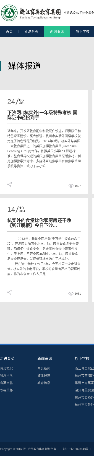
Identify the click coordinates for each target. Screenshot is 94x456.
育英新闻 (43, 368)
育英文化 (6, 383)
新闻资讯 (57, 31)
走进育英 (31, 31)
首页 (9, 31)
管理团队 (6, 375)
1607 (78, 185)
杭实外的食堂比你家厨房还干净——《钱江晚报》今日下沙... (43, 223)
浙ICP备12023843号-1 (77, 449)
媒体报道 (43, 375)
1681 (78, 293)
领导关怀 (6, 390)
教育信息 (43, 383)
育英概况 (6, 368)
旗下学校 (82, 358)
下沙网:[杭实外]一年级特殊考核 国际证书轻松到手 (42, 115)
